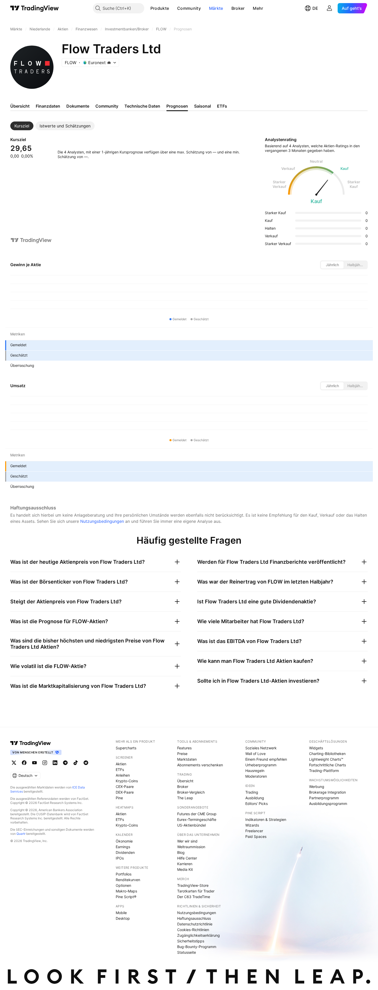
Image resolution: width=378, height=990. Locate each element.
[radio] (332, 264)
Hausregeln (254, 770)
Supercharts (126, 748)
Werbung (316, 786)
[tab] (21, 125)
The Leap (185, 798)
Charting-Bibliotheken (327, 753)
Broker (238, 8)
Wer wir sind (187, 841)
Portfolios (123, 874)
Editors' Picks (256, 803)
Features (184, 748)
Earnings (123, 847)
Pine (119, 798)
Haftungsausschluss (194, 918)
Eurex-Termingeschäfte (196, 819)
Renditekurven (128, 880)
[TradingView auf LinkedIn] (55, 762)
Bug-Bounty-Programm (196, 946)
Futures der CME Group (197, 814)
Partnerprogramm (324, 798)
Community (189, 8)
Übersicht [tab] (20, 106)
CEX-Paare (125, 786)
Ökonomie (124, 841)
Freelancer (254, 831)
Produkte (159, 8)
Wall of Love (255, 753)
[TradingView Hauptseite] (34, 8)
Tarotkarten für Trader (195, 891)
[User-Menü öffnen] (329, 8)
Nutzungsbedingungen (102, 521)
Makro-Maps (126, 891)
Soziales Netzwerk (261, 748)
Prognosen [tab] (177, 106)
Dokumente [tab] (77, 106)
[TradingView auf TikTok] (75, 762)
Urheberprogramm (260, 765)
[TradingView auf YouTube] (34, 762)
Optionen (123, 885)
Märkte (216, 8)
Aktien (121, 764)
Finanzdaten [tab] (48, 106)
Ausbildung (254, 798)
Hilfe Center (187, 858)
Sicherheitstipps (190, 941)
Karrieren (184, 864)
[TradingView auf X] (13, 762)
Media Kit (185, 869)
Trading (251, 792)
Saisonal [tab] (202, 106)
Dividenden (125, 852)
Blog (181, 852)
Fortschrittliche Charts (327, 765)
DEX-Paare (125, 792)
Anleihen (123, 775)
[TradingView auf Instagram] (44, 762)
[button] (172, 8)
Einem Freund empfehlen (266, 759)
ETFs (120, 769)
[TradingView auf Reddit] (85, 762)
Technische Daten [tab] (142, 106)
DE (315, 8)
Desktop (123, 918)
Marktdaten (187, 759)
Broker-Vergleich (191, 792)
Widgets (316, 748)
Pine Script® (126, 897)
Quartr (20, 834)
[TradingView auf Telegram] (65, 762)
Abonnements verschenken (200, 765)
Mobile (121, 912)
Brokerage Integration (327, 792)
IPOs (120, 858)
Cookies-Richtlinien (193, 929)
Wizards (252, 825)
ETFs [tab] (222, 106)
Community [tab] (106, 106)
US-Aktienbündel (191, 825)
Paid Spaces (255, 836)
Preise (182, 753)
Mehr (258, 8)
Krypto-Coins (127, 781)
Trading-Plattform (324, 770)
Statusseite (186, 952)
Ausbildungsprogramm (328, 803)
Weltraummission (191, 847)
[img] (109, 62)
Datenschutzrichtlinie (194, 924)
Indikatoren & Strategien (265, 819)
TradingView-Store (193, 885)
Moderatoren (256, 776)
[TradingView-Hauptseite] (30, 743)
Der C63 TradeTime (193, 897)
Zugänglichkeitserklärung (198, 935)
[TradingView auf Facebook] (24, 762)
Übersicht (185, 781)
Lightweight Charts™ (326, 759)
